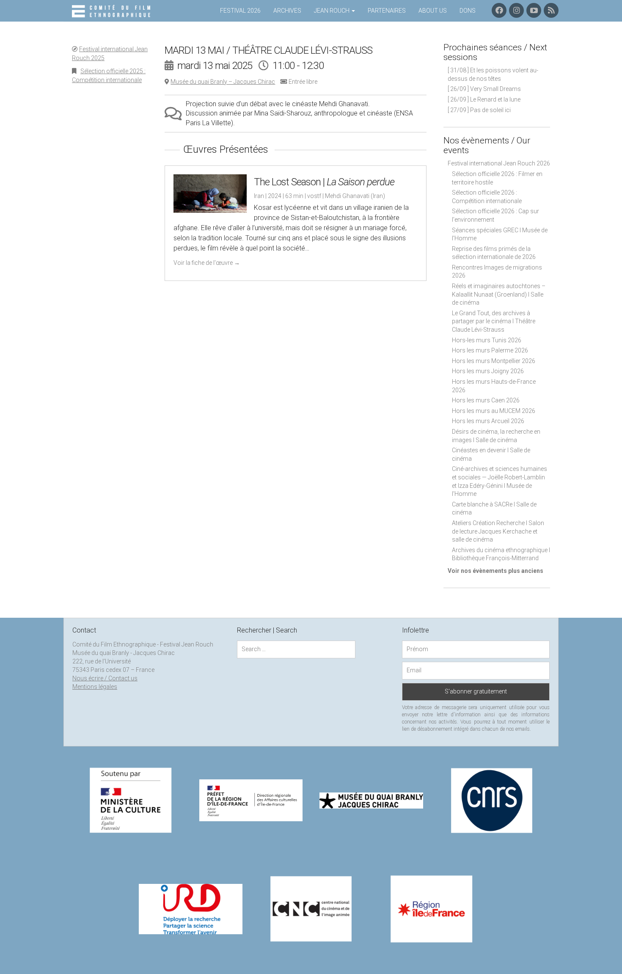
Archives (287, 10)
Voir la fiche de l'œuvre (206, 262)
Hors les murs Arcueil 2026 (488, 421)
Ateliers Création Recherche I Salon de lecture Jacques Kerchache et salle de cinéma (498, 531)
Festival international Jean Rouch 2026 (499, 163)
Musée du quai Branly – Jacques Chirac (223, 81)
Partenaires (387, 10)
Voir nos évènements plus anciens (495, 570)
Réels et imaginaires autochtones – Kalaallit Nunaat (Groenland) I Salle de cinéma (498, 294)
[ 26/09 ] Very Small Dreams (484, 88)
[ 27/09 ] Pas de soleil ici (479, 110)
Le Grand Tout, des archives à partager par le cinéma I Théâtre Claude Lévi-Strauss (493, 321)
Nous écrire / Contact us (105, 678)
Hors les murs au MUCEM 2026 (493, 410)
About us (432, 10)
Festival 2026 (240, 10)
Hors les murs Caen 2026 (486, 400)
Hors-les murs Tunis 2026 (486, 340)
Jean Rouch (332, 10)
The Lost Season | (324, 182)
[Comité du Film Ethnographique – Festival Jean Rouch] (112, 11)
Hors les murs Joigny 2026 (488, 371)
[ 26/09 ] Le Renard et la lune (484, 99)
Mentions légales (94, 686)
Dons (468, 10)
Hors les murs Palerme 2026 (490, 350)
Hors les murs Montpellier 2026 (493, 361)
